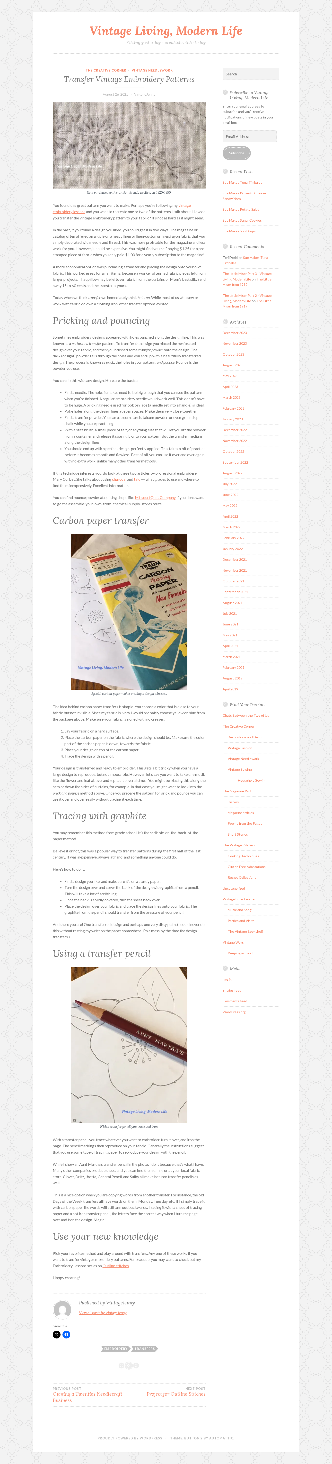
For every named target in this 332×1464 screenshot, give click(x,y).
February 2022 (234, 538)
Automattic (221, 1438)
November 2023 (235, 343)
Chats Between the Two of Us (246, 715)
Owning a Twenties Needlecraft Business (87, 1395)
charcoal (119, 479)
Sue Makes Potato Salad (241, 209)
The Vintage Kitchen (239, 845)
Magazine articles (241, 813)
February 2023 (234, 408)
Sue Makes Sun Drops (239, 231)
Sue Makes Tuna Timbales (242, 182)
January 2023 (233, 419)
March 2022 (232, 527)
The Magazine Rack (237, 791)
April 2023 (230, 387)
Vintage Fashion (240, 748)
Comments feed (235, 1001)
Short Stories (238, 834)
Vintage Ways (233, 942)
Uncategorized (234, 888)
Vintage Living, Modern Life (165, 30)
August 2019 (233, 678)
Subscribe (236, 153)
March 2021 (232, 657)
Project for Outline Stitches (176, 1392)
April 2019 (230, 689)
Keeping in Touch (241, 953)
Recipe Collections (242, 877)
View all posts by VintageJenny (103, 1312)
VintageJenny (144, 94)
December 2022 (235, 430)
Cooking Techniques (243, 856)
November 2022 (235, 441)
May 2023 (230, 376)
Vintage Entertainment (240, 899)
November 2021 (235, 570)
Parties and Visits (241, 921)
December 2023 (235, 333)
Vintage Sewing (240, 769)
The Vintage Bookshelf (245, 931)
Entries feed (232, 990)
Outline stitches (116, 1265)
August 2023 (233, 365)
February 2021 (234, 667)
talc (137, 479)
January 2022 (233, 549)
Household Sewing (252, 780)
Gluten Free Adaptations (247, 867)
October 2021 (233, 581)
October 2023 (233, 354)
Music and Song (240, 910)
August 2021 (233, 603)
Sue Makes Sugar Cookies (242, 220)
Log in (227, 979)
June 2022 (230, 495)
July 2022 (230, 484)
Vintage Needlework (152, 70)
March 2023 (232, 397)
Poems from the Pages (245, 823)
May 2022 (230, 505)
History (233, 802)
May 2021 (230, 635)
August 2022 (233, 473)
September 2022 (235, 462)
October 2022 (233, 451)
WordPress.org (234, 1012)
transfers (144, 1349)
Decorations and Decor (245, 737)
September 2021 (235, 592)
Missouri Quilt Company (155, 497)
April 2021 (230, 646)
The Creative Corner (106, 70)
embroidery (116, 1349)
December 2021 (235, 559)
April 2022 (230, 516)
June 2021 (230, 624)
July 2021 (230, 613)
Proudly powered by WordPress (130, 1438)
